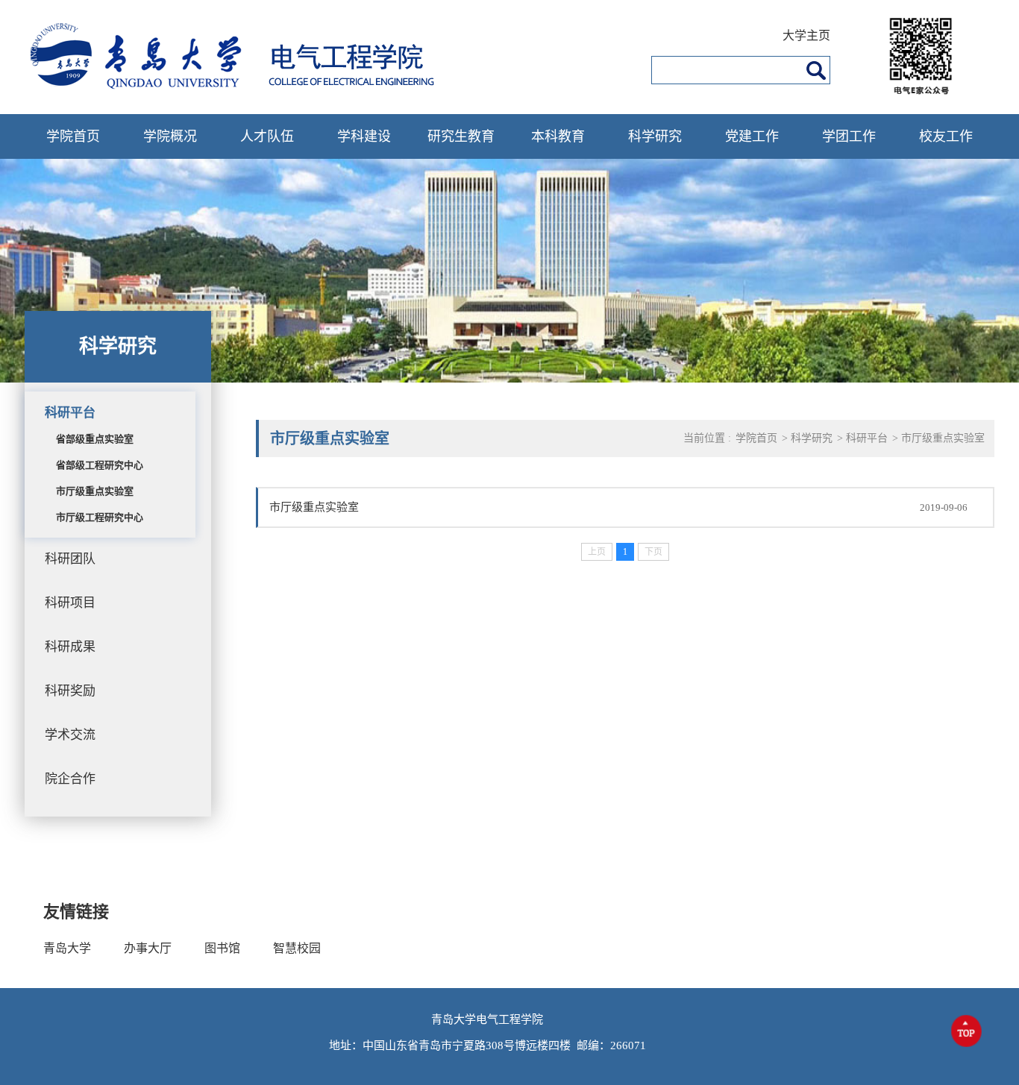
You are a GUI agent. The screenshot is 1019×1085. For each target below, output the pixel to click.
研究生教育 (461, 136)
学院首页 (73, 136)
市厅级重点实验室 (95, 491)
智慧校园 (297, 948)
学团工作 (849, 136)
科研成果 (70, 647)
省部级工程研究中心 (99, 465)
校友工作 (946, 136)
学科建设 (364, 136)
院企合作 (70, 779)
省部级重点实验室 (95, 438)
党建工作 (752, 136)
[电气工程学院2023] (246, 87)
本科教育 (558, 136)
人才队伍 (267, 136)
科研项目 (70, 603)
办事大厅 (148, 948)
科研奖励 (70, 691)
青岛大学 (67, 948)
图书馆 (222, 948)
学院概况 (170, 136)
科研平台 (70, 413)
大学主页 (806, 35)
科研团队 (70, 559)
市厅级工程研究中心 (99, 517)
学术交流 (70, 735)
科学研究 (655, 136)
